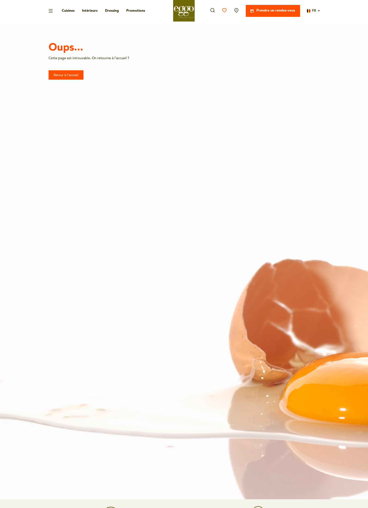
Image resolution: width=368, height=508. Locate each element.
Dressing (112, 11)
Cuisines (68, 11)
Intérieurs (90, 11)
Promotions (135, 11)
